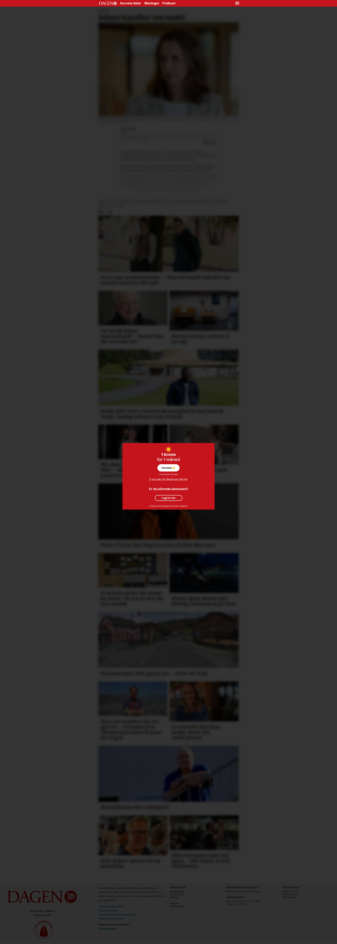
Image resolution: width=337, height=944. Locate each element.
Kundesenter (177, 906)
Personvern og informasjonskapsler (117, 914)
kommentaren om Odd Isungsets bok (166, 151)
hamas (123, 202)
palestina (207, 202)
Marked (174, 897)
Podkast (168, 3)
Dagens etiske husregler (111, 918)
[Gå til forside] (108, 3)
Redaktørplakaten (108, 910)
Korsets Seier (130, 3)
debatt (169, 202)
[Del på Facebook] (206, 142)
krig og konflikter (187, 202)
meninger (221, 202)
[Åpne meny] (237, 3)
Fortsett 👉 (168, 467)
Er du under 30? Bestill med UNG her (168, 479)
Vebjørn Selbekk (42, 915)
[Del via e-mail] (214, 142)
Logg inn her (169, 498)
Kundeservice (177, 894)
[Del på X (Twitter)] (210, 142)
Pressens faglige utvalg (111, 906)
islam (114, 202)
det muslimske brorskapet (146, 202)
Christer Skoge (107, 928)
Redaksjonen (177, 891)
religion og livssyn (111, 206)
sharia (103, 202)
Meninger (151, 3)
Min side (174, 903)
